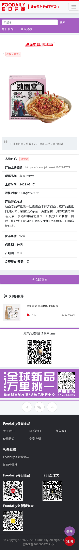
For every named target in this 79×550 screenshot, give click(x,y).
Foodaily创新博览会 (16, 457)
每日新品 (8, 29)
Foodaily (42, 540)
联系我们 (35, 431)
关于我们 (9, 431)
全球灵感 (26, 29)
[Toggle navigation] (73, 7)
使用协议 (9, 439)
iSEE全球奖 (10, 465)
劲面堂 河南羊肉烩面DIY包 (42, 306)
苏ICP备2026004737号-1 (39, 544)
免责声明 (35, 439)
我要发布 (42, 279)
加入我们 (61, 431)
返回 (69, 541)
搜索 (63, 22)
